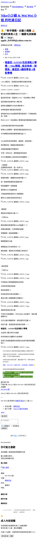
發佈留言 (4, 428)
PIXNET (9, 510)
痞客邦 (17, 401)
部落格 (7, 51)
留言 (22, 401)
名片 (6, 54)
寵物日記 (17, 45)
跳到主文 (4, 25)
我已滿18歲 (5, 536)
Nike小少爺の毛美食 (20, 409)
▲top (2, 412)
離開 (11, 536)
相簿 (6, 49)
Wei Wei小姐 (5, 389)
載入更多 (4, 416)
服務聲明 (22, 512)
